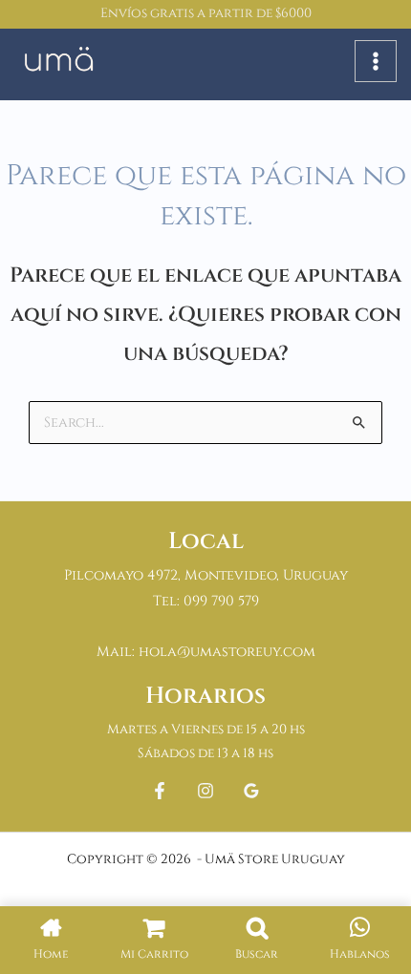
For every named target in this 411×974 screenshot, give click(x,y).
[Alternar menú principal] (376, 61)
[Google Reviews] (251, 790)
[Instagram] (205, 790)
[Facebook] (159, 790)
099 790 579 (221, 601)
